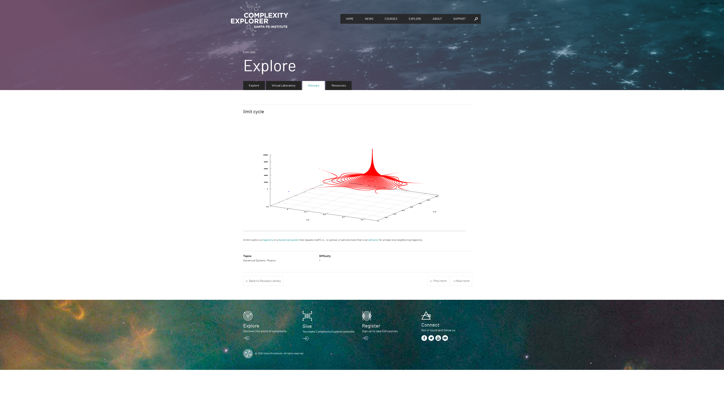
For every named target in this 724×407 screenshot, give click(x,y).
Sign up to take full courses (380, 331)
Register (715, 3)
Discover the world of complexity (265, 331)
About (437, 18)
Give (307, 326)
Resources (339, 85)
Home (350, 18)
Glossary (313, 85)
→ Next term (461, 280)
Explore (415, 18)
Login (702, 3)
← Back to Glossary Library (263, 280)
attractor (373, 240)
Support (459, 18)
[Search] (476, 19)
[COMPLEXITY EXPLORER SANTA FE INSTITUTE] (284, 19)
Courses (391, 18)
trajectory (267, 240)
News (369, 18)
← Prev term (438, 280)
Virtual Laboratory (283, 85)
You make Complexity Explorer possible (329, 331)
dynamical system (288, 240)
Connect (430, 325)
